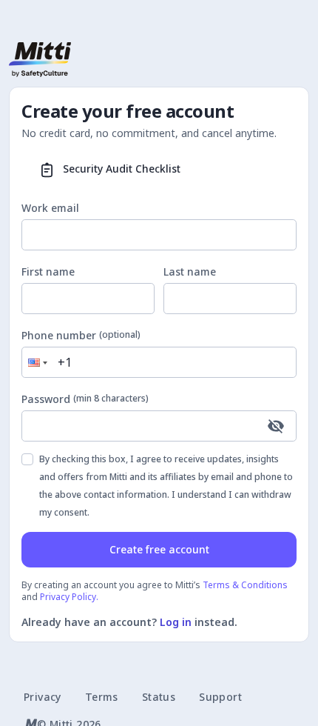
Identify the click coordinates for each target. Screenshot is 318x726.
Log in (176, 622)
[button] (36, 362)
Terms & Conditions (245, 585)
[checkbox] (27, 459)
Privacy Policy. (69, 596)
